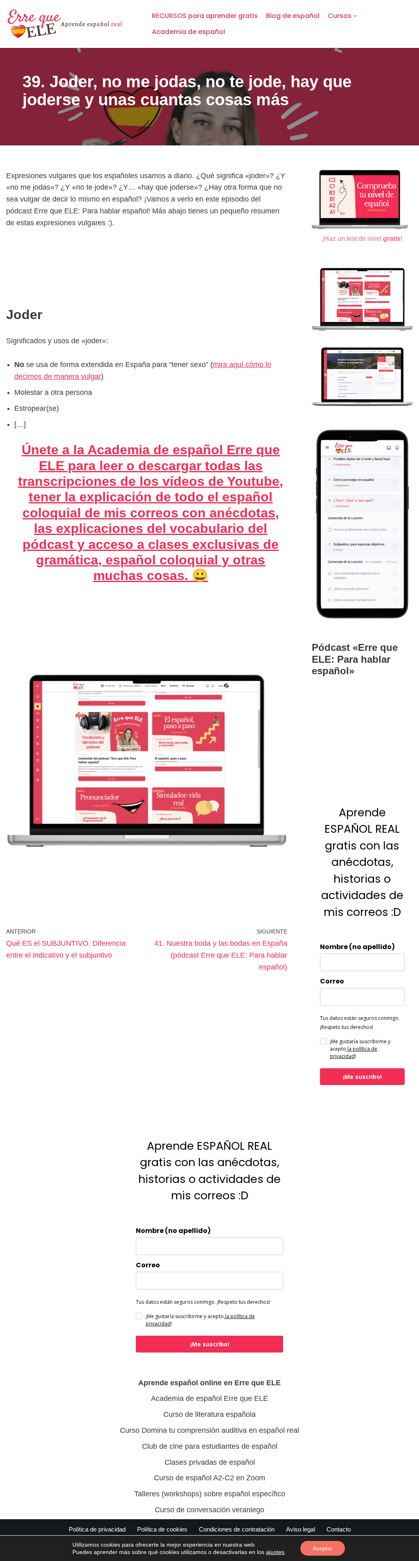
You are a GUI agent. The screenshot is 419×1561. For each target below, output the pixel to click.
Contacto (339, 1529)
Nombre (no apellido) (357, 947)
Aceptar (323, 1548)
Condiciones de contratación (237, 1529)
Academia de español (188, 31)
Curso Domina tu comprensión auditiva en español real (209, 1430)
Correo (332, 981)
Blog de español (293, 15)
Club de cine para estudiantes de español (209, 1446)
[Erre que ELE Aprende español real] (72, 24)
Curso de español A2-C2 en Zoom (209, 1478)
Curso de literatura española (209, 1414)
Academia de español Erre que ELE (209, 1398)
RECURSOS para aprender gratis (205, 15)
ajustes (275, 1552)
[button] (355, 16)
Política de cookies (162, 1529)
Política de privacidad (97, 1529)
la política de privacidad (353, 1052)
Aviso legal (300, 1529)
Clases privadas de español (209, 1462)
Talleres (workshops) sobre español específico (209, 1494)
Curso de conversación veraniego (209, 1510)
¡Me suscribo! (362, 1077)
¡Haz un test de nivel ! (362, 238)
